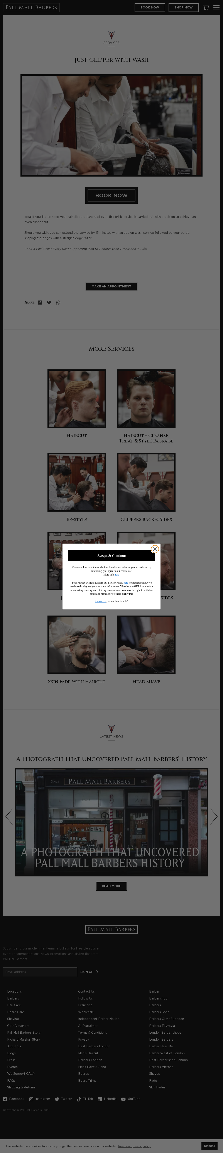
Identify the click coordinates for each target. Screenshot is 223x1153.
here (117, 574)
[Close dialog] (155, 549)
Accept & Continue (111, 555)
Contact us (100, 601)
